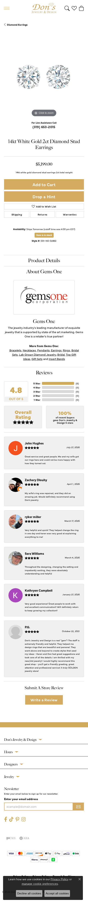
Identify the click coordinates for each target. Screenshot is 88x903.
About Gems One (44, 271)
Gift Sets (37, 359)
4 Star (36, 387)
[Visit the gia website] (24, 838)
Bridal (61, 354)
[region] (44, 78)
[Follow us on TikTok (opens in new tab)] (11, 819)
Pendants (43, 350)
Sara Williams (34, 553)
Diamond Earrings (17, 24)
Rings (66, 350)
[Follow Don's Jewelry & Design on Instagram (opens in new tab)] (23, 819)
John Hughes (34, 443)
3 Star (36, 391)
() (77, 383)
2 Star (36, 395)
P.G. (27, 627)
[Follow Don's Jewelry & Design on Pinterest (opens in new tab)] (17, 819)
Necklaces (29, 350)
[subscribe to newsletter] (78, 807)
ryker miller (33, 517)
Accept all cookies (57, 893)
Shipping (16, 214)
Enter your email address (21, 799)
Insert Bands (57, 359)
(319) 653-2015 (44, 126)
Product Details (44, 260)
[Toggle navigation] (6, 8)
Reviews (44, 373)
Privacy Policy (59, 879)
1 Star (37, 399)
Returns (42, 214)
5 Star (36, 383)
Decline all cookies (29, 893)
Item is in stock (44, 235)
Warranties (70, 214)
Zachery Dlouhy (36, 480)
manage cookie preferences (40, 883)
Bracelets (15, 350)
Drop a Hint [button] (44, 196)
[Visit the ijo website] (10, 838)
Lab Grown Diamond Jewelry (37, 354)
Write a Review (44, 699)
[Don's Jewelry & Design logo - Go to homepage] (44, 8)
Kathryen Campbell (38, 590)
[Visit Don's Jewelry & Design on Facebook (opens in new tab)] (5, 819)
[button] (67, 8)
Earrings (56, 350)
